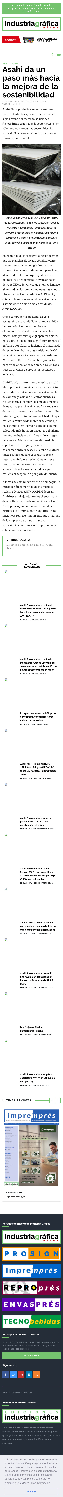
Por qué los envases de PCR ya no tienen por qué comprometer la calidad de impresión (38, 717)
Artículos (14, 63)
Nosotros (16, 1392)
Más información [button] (40, 1483)
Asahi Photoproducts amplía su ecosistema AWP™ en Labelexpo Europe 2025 (37, 1078)
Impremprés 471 (15, 1196)
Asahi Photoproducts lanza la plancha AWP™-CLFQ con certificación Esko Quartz (35, 821)
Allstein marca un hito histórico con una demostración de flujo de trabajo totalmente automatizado (38, 926)
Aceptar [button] (31, 1491)
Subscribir (33, 1355)
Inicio (4, 63)
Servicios (28, 1392)
